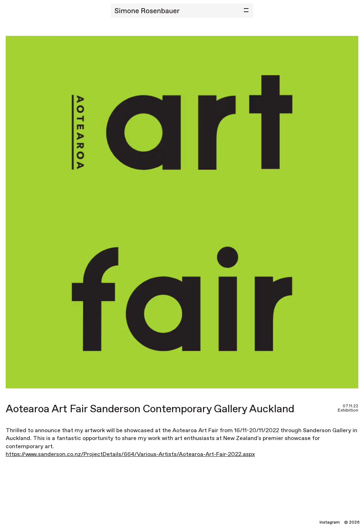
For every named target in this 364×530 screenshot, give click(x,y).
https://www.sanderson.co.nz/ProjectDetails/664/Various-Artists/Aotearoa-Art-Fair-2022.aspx (130, 454)
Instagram (330, 522)
